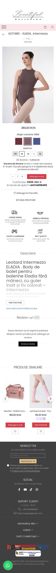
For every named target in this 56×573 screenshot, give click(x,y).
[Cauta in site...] (52, 27)
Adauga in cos (37, 176)
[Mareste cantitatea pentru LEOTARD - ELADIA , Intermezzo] (22, 176)
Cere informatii (26, 200)
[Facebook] (19, 489)
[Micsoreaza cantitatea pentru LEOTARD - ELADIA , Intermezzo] (13, 176)
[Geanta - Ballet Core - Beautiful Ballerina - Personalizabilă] (15, 391)
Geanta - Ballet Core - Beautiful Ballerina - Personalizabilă (15, 411)
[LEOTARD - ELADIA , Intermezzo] (28, 85)
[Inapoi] (2, 34)
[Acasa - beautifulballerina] (28, 15)
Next (51, 88)
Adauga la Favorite (27, 193)
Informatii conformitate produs (21, 308)
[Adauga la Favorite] (15, 431)
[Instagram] (37, 489)
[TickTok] (31, 489)
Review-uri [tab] (28, 317)
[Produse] (4, 28)
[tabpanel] (28, 85)
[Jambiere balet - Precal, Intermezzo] (41, 391)
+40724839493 (30, 509)
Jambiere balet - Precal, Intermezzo (41, 411)
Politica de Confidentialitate (26, 470)
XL (40, 153)
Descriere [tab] (28, 253)
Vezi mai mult (15, 302)
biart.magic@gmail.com (29, 513)
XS (15, 153)
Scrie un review (28, 344)
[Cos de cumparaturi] (45, 27)
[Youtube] (25, 489)
